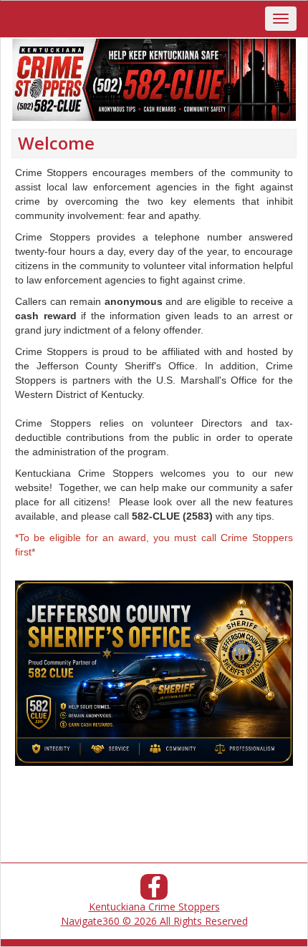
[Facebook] (154, 891)
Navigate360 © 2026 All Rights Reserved (154, 921)
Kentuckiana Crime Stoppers (154, 906)
